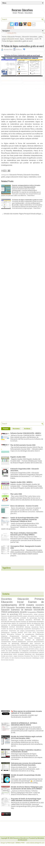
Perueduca (27, 656)
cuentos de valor (9, 658)
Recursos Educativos (22, 10)
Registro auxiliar (37, 636)
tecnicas (11, 660)
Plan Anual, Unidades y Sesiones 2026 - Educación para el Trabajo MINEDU (24, 534)
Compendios (31, 612)
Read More (30, 195)
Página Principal (24, 214)
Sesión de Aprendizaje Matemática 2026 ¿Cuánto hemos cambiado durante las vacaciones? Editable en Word (24, 519)
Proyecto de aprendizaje (28, 621)
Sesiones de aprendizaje (9, 616)
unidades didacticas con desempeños (31, 654)
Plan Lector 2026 (16, 494)
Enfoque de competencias (24, 634)
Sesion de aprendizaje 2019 (11, 614)
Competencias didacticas (29, 645)
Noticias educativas (32, 627)
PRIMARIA (40, 612)
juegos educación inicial (10, 39)
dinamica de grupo (20, 658)
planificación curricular (25, 641)
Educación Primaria (14, 37)
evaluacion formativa (37, 650)
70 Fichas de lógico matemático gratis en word (22, 46)
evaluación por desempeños (10, 652)
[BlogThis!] (4, 171)
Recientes (16, 429)
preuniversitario (39, 641)
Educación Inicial (12, 601)
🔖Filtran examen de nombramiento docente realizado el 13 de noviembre (26, 712)
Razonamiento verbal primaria (33, 614)
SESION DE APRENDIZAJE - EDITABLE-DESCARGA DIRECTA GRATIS (24, 724)
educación (29, 658)
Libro (15, 620)
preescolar (15, 618)
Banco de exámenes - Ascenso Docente (24, 506)
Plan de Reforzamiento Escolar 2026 (22, 445)
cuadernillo (27, 629)
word (36, 39)
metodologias (36, 658)
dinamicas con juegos (16, 631)
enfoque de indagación (21, 650)
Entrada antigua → (36, 214)
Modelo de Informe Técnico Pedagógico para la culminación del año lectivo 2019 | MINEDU (26, 788)
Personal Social (15, 621)
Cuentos (41, 645)
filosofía (19, 616)
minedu (29, 608)
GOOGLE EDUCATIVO (16, 627)
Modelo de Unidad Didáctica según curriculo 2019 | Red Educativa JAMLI (26, 737)
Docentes (6, 598)
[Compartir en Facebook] (9, 171)
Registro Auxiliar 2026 (17, 457)
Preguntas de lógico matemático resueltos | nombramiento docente (26, 751)
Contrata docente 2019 (19, 632)
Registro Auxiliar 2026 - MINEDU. (21, 482)
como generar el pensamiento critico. (27, 649)
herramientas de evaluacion (29, 652)
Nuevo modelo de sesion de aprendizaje (22, 628)
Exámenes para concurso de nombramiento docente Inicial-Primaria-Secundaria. (26, 764)
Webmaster (11, 843)
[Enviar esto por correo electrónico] (2, 171)
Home (4, 37)
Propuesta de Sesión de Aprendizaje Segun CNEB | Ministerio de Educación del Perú (26, 799)
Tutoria (30, 638)
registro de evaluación (18, 623)
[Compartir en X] (7, 171)
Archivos (27, 429)
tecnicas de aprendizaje (10, 643)
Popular (5, 429)
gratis (40, 37)
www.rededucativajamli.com (35, 843)
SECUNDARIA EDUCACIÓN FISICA (13, 638)
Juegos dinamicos (18, 656)
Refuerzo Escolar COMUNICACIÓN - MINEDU (25, 433)
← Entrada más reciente (10, 214)
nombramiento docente (17, 612)
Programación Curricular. (19, 636)
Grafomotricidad (6, 647)
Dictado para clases (7, 656)
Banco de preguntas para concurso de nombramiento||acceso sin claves (22, 624)
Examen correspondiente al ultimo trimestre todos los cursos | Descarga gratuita (26, 186)
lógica (22, 39)
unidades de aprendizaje (28, 618)
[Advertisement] (22, 96)
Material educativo (25, 620)
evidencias (19, 640)
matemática (29, 39)
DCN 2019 (32, 632)
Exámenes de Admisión (21, 610)
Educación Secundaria (29, 37)
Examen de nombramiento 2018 (22, 603)
